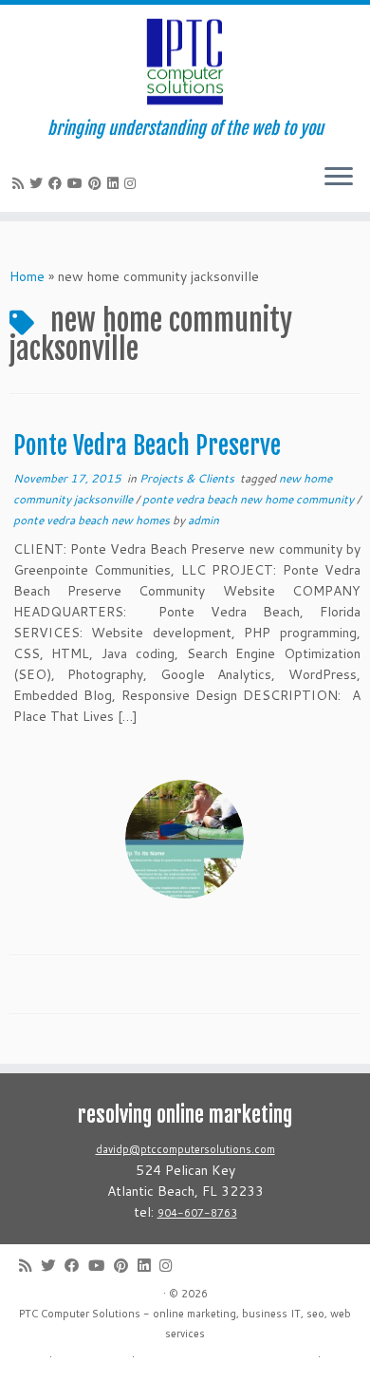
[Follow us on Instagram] (132, 183)
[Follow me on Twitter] (38, 183)
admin (203, 520)
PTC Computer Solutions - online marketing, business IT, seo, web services (185, 1323)
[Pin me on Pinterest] (97, 183)
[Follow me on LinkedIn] (115, 183)
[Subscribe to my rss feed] (20, 183)
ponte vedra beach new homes (93, 520)
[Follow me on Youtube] (77, 183)
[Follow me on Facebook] (57, 183)
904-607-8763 (197, 1212)
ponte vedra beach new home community (249, 499)
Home (27, 276)
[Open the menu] (338, 177)
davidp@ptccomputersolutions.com (185, 1149)
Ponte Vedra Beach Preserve (147, 445)
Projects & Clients (188, 478)
